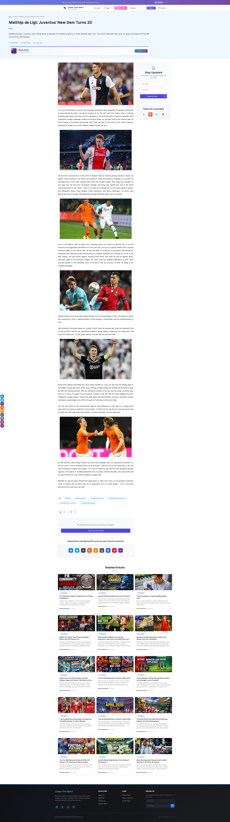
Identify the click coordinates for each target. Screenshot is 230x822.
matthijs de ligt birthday (68, 503)
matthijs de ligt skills (88, 503)
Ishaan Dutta (23, 50)
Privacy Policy (126, 795)
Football (15, 16)
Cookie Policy (126, 801)
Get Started (158, 2)
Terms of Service (127, 798)
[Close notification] (166, 2)
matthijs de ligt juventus (117, 498)
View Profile (142, 51)
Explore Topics (102, 804)
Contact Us (101, 801)
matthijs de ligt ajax (97, 498)
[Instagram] (150, 114)
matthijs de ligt (80, 498)
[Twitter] (157, 114)
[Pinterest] (163, 114)
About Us (101, 795)
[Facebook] (144, 114)
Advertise (101, 798)
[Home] (10, 16)
